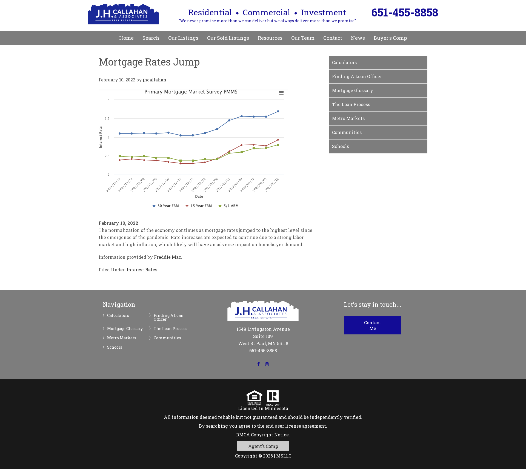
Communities (347, 132)
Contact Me (372, 325)
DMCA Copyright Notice (262, 434)
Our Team (303, 38)
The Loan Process (351, 104)
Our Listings (183, 38)
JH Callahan (123, 14)
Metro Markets (348, 118)
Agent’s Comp (263, 446)
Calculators (344, 62)
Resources (270, 38)
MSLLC (283, 456)
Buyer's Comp (390, 38)
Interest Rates (142, 269)
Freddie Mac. (168, 257)
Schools (340, 146)
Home (126, 38)
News (358, 38)
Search (150, 38)
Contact (332, 38)
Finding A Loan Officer (357, 76)
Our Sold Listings (228, 38)
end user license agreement (295, 426)
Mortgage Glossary (352, 90)
